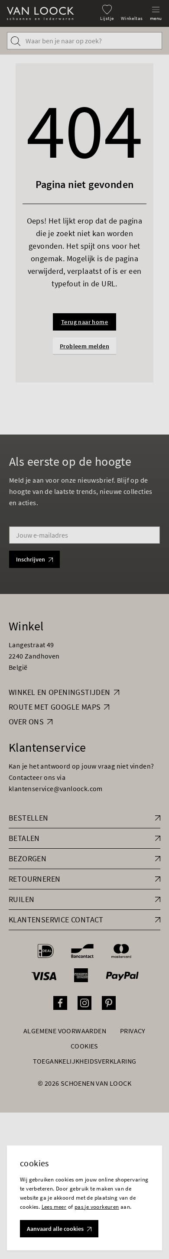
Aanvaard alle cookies (55, 1229)
